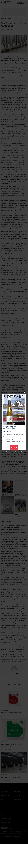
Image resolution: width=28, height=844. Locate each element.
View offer (14, 447)
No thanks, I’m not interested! (14, 452)
